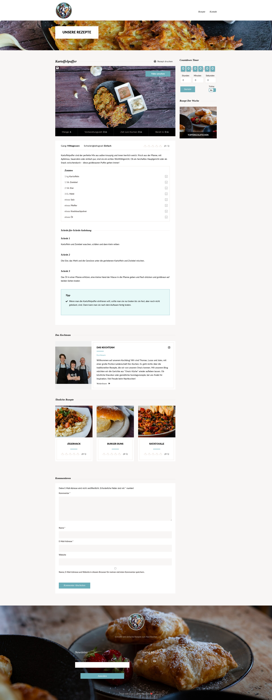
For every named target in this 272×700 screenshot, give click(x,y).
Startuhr (187, 89)
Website (62, 555)
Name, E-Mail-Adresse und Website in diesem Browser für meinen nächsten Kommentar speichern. (101, 572)
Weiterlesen (102, 383)
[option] (115, 97)
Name (62, 528)
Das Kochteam (105, 347)
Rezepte (201, 11)
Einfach (107, 146)
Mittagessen (73, 146)
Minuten (197, 76)
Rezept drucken (165, 61)
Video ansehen (158, 74)
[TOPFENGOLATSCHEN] (198, 137)
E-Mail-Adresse (66, 541)
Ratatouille (156, 444)
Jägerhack (73, 444)
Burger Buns (115, 444)
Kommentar (64, 493)
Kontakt (213, 11)
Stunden (185, 76)
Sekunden (210, 76)
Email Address (81, 660)
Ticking (211, 86)
